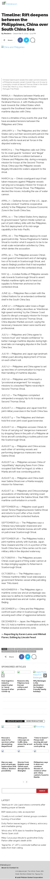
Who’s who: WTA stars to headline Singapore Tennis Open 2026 (22, 832)
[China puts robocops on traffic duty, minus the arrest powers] (25, 730)
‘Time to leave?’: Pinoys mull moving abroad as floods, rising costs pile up (41, 742)
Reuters (7, 34)
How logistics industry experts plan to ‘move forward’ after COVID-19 (7, 686)
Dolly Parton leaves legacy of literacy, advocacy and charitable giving (24, 824)
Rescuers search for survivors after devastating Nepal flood (8, 742)
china (11, 649)
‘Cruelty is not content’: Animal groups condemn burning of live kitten (24, 817)
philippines (20, 649)
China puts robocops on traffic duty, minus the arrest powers (25, 742)
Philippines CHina (34, 649)
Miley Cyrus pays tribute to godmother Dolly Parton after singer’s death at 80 (22, 839)
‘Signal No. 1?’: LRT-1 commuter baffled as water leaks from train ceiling (23, 846)
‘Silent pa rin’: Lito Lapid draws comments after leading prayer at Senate (23, 806)
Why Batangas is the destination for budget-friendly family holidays (39, 686)
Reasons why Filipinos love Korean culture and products (23, 685)
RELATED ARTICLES (14, 721)
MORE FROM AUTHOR (34, 721)
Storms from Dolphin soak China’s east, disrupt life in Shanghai (24, 766)
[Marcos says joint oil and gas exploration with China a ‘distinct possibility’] (8, 755)
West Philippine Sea (27, 651)
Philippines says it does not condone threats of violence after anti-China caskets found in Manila (41, 769)
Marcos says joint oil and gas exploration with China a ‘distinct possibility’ (8, 766)
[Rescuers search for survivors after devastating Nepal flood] (8, 730)
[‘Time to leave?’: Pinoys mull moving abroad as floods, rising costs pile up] (41, 730)
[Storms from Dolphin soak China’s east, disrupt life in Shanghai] (25, 755)
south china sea (9, 651)
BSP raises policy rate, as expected (18, 812)
